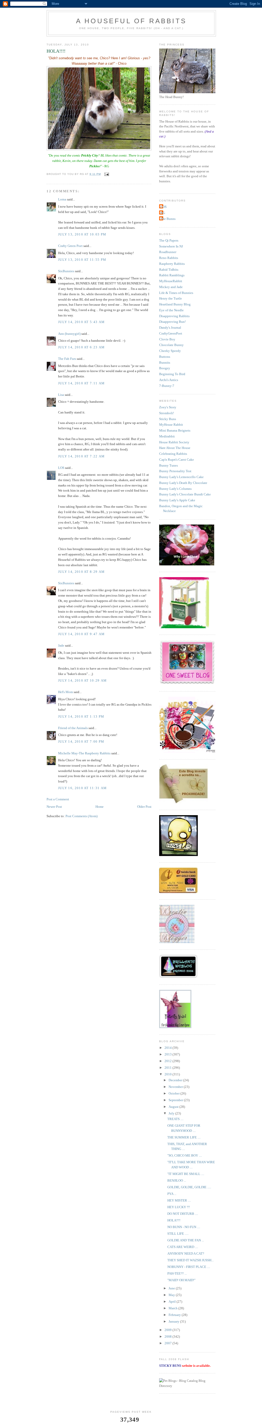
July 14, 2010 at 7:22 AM (81, 456)
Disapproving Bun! (172, 322)
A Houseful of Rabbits (131, 21)
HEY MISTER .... (179, 1200)
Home (99, 807)
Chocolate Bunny (171, 345)
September (176, 1100)
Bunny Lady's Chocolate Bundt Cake (185, 494)
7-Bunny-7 (166, 386)
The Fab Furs (67, 359)
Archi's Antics (168, 380)
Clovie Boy (167, 339)
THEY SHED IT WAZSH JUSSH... (190, 1260)
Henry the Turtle (170, 298)
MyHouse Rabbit (171, 424)
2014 (168, 1048)
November (176, 1087)
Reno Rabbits (168, 258)
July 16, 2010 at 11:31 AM (82, 788)
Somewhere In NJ (171, 246)
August (174, 1107)
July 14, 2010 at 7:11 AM (81, 383)
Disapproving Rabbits (174, 316)
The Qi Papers (168, 240)
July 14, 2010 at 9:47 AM (81, 634)
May (172, 1295)
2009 (168, 1330)
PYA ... (171, 1194)
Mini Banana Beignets (174, 430)
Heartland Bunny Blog (175, 304)
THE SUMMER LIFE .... (184, 1137)
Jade (61, 645)
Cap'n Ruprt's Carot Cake (176, 459)
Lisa (61, 395)
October (174, 1093)
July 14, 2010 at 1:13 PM (81, 716)
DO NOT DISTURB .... (182, 1214)
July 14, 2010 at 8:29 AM (81, 572)
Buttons (164, 357)
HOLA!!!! (173, 1220)
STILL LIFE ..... (178, 1233)
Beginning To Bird (172, 374)
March (173, 1308)
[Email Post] (106, 174)
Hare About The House (174, 448)
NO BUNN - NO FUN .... (183, 1227)
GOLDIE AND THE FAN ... (185, 1240)
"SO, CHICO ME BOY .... (184, 1155)
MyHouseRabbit (170, 281)
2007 (168, 1343)
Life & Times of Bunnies (176, 293)
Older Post (144, 807)
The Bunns (168, 219)
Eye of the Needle (171, 310)
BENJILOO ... (176, 1180)
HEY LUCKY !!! (178, 1207)
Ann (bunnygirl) (69, 334)
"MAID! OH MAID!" (181, 1280)
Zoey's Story (167, 407)
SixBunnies (66, 271)
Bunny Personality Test (175, 471)
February (175, 1315)
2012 (168, 1061)
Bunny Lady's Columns (175, 489)
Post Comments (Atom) (81, 816)
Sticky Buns (167, 419)
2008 (168, 1336)
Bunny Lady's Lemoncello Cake (181, 477)
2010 (168, 1074)
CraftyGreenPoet (170, 333)
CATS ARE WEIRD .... (182, 1247)
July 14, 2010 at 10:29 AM (82, 680)
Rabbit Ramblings (171, 275)
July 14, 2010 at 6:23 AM (81, 347)
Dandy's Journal (170, 327)
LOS (61, 468)
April (173, 1301)
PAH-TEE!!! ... (177, 1273)
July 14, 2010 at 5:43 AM (81, 322)
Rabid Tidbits (168, 269)
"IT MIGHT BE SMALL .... (185, 1174)
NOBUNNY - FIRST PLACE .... (188, 1267)
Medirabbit (167, 436)
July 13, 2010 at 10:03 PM (82, 234)
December (176, 1080)
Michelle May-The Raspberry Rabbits (84, 753)
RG (162, 213)
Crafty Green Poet (70, 246)
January (174, 1321)
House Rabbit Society (174, 442)
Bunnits (164, 362)
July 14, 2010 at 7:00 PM (81, 741)
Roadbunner (167, 252)
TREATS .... (175, 1119)
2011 (168, 1068)
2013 (168, 1054)
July (172, 1113)
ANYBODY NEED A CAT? (185, 1253)
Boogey (164, 368)
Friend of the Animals (73, 728)
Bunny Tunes (168, 465)
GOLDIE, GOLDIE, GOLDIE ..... (189, 1187)
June (172, 1288)
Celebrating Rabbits (173, 454)
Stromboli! (166, 413)
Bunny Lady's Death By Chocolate (183, 483)
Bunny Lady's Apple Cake (177, 500)
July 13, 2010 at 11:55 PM (82, 260)
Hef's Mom (65, 692)
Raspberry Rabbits (172, 264)
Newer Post (54, 807)
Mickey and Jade (171, 287)
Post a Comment (58, 799)
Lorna (62, 199)
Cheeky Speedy (170, 351)
